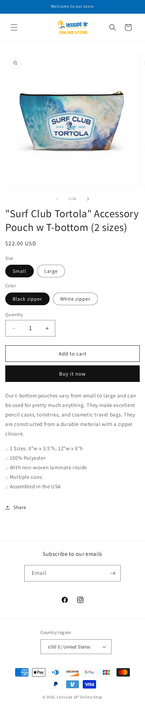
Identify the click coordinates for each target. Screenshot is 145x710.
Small (19, 271)
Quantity (14, 315)
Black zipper (27, 299)
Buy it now (72, 373)
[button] (14, 27)
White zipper (75, 299)
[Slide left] (57, 199)
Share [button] (19, 507)
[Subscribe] (112, 573)
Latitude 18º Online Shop (79, 697)
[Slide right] (88, 199)
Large (51, 271)
